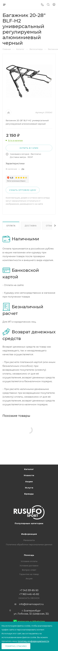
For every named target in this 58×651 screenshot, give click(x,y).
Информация (29, 534)
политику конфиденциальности (33, 641)
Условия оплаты (29, 561)
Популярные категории (29, 523)
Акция (29, 578)
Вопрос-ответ (29, 570)
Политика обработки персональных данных (29, 544)
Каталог (29, 469)
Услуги (29, 487)
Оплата (10, 225)
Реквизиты (29, 540)
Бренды (29, 494)
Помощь (29, 555)
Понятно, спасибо (16, 646)
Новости (29, 475)
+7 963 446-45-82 (29, 594)
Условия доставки (29, 565)
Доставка (31, 225)
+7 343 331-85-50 (29, 590)
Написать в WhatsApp (31, 621)
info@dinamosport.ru (31, 604)
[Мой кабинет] (54, 4)
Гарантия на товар (29, 574)
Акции (29, 481)
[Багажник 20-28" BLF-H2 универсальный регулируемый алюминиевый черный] (29, 81)
